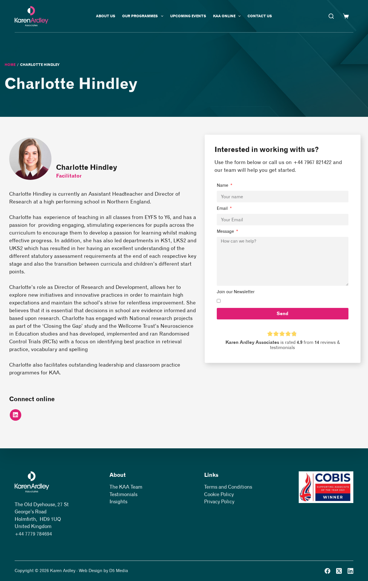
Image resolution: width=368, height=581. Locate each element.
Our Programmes (140, 16)
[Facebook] (327, 571)
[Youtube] (15, 415)
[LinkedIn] (350, 571)
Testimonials (123, 494)
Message (226, 231)
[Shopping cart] (346, 16)
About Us (105, 16)
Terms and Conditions (228, 487)
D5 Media (118, 570)
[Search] (331, 16)
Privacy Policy (219, 501)
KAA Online (224, 16)
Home (10, 64)
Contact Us (260, 16)
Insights (118, 501)
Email (223, 208)
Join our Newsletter (235, 291)
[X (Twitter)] (339, 571)
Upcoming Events (188, 16)
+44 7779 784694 (33, 534)
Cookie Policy (219, 494)
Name (223, 185)
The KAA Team (126, 487)
